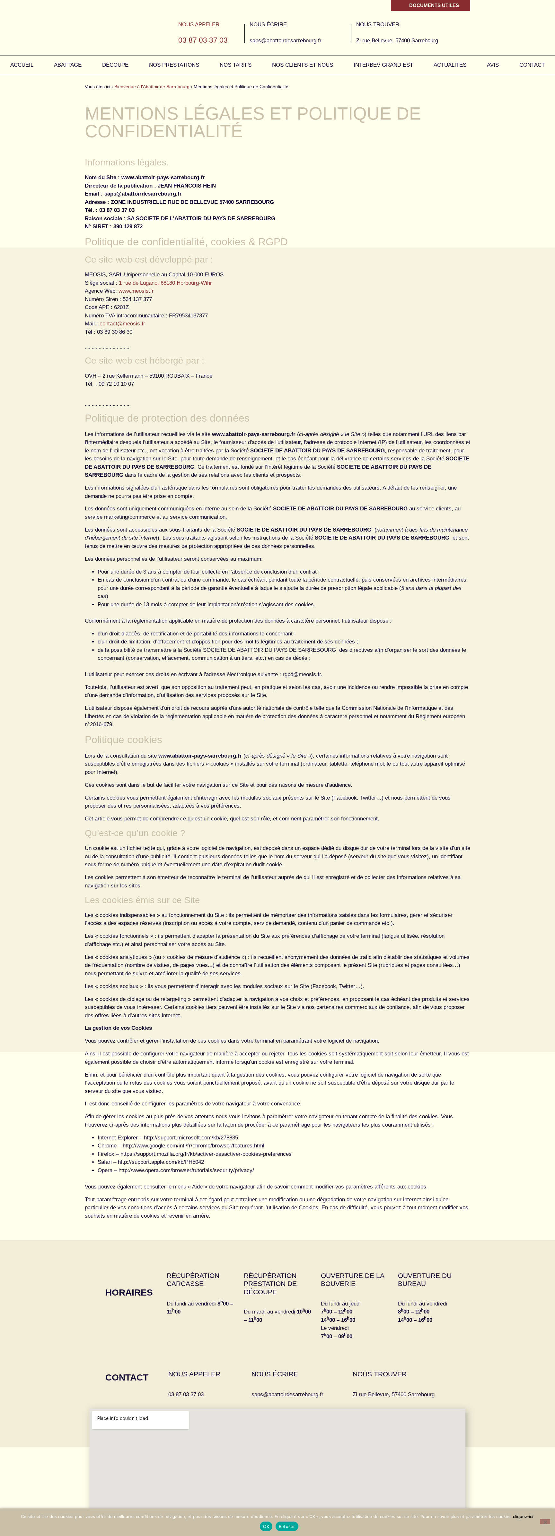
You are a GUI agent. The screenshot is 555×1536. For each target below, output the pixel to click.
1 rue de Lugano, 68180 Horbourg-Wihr (165, 283)
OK (266, 1526)
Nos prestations (174, 65)
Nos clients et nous (302, 65)
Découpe (115, 65)
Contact (532, 65)
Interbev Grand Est (383, 65)
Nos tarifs (235, 65)
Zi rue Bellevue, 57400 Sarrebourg (394, 1394)
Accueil (21, 65)
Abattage (68, 65)
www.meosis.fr (136, 291)
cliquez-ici (523, 1516)
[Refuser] (545, 1521)
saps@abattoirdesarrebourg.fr (286, 41)
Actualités (450, 65)
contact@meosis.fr (122, 324)
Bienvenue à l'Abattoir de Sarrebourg (151, 86)
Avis (493, 65)
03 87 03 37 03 (203, 40)
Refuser (287, 1526)
